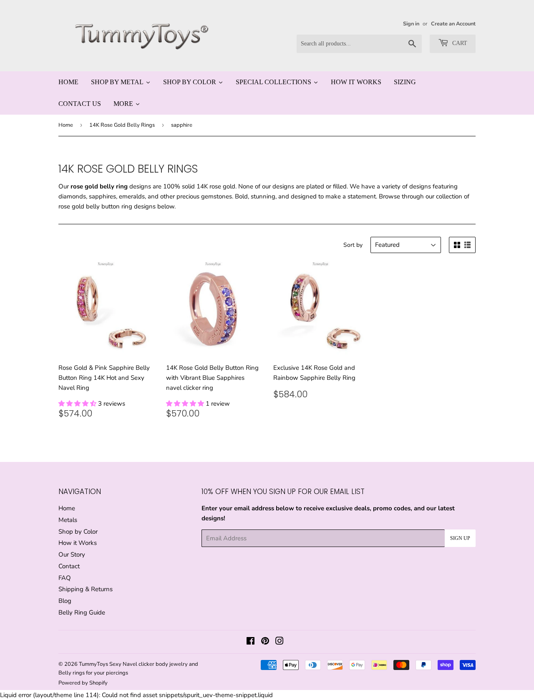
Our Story (71, 554)
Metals (67, 520)
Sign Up (460, 538)
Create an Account (453, 24)
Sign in (411, 24)
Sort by (353, 245)
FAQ (64, 578)
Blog (64, 601)
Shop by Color (78, 531)
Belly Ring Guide (81, 612)
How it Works (77, 543)
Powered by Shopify (83, 683)
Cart (459, 43)
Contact (69, 566)
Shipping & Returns (85, 589)
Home (65, 125)
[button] (78, 403)
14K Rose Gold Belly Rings (122, 125)
